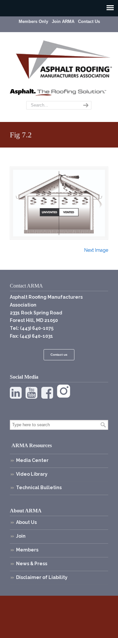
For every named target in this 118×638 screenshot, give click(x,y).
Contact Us (89, 21)
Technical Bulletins (39, 487)
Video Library (32, 474)
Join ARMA (63, 21)
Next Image (96, 250)
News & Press (31, 563)
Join (21, 536)
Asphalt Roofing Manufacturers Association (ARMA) (64, 58)
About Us (26, 522)
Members (27, 549)
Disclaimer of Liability (42, 577)
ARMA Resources (31, 445)
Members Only (33, 21)
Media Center (32, 460)
